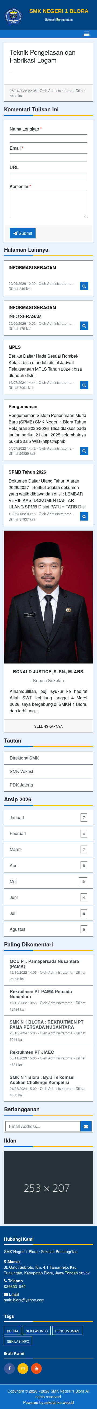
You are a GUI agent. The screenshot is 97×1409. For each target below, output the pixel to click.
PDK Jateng (21, 785)
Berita (12, 1331)
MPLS (15, 347)
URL (14, 167)
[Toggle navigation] (87, 34)
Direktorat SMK (24, 758)
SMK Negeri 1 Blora (67, 1391)
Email (16, 148)
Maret (47, 849)
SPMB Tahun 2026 (27, 472)
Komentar (20, 186)
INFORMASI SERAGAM (32, 267)
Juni (47, 897)
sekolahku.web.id (59, 1402)
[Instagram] (24, 1368)
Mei (47, 881)
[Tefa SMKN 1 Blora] (48, 1188)
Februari (47, 833)
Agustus (47, 929)
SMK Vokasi (21, 771)
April (47, 865)
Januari (47, 817)
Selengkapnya (48, 726)
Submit (25, 233)
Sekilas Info (37, 1331)
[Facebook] (11, 1368)
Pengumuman (23, 406)
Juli (47, 913)
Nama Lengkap (26, 129)
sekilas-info (18, 1341)
